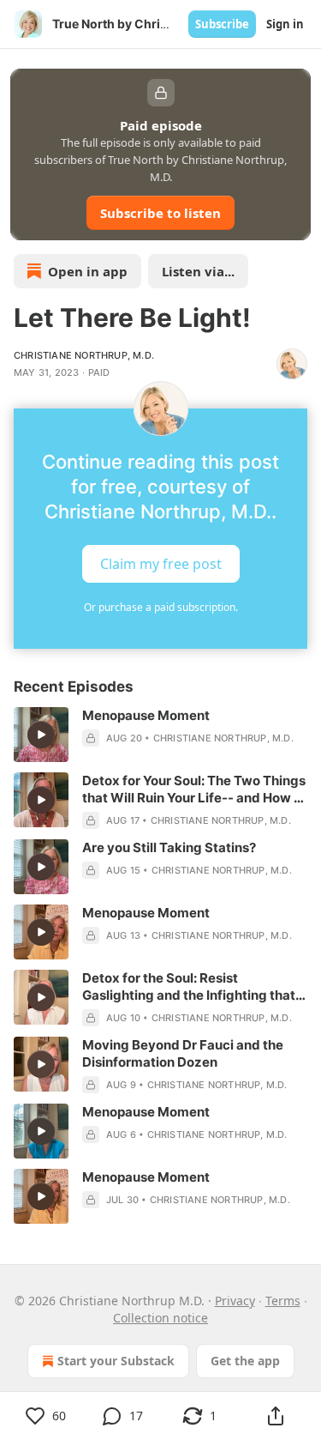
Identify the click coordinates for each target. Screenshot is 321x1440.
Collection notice (160, 1318)
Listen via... (198, 271)
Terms (282, 1300)
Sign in (285, 24)
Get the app (245, 1360)
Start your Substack (116, 1360)
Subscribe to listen (160, 212)
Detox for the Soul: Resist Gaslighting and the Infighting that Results (188, 987)
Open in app (88, 271)
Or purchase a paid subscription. (161, 607)
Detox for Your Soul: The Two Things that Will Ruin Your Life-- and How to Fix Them (194, 789)
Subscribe (222, 24)
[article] (160, 734)
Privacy (235, 1300)
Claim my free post (161, 563)
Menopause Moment (146, 715)
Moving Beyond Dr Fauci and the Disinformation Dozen (182, 1053)
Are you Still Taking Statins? (169, 847)
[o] (41, 734)
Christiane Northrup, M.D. (84, 355)
